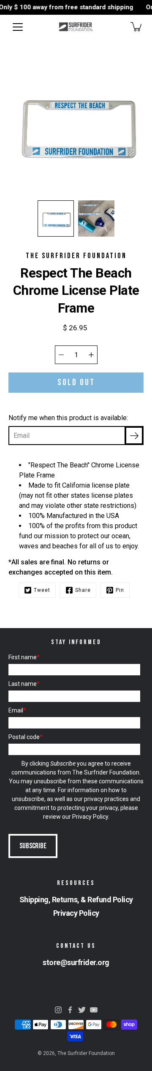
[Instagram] (58, 1009)
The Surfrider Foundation (86, 1053)
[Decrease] (61, 354)
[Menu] (17, 27)
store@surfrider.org (76, 962)
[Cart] (137, 26)
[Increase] (91, 354)
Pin (120, 590)
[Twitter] (82, 1009)
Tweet (42, 590)
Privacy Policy (90, 816)
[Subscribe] (134, 435)
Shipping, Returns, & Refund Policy (76, 899)
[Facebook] (70, 1009)
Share (83, 590)
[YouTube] (94, 1009)
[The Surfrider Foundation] (76, 26)
